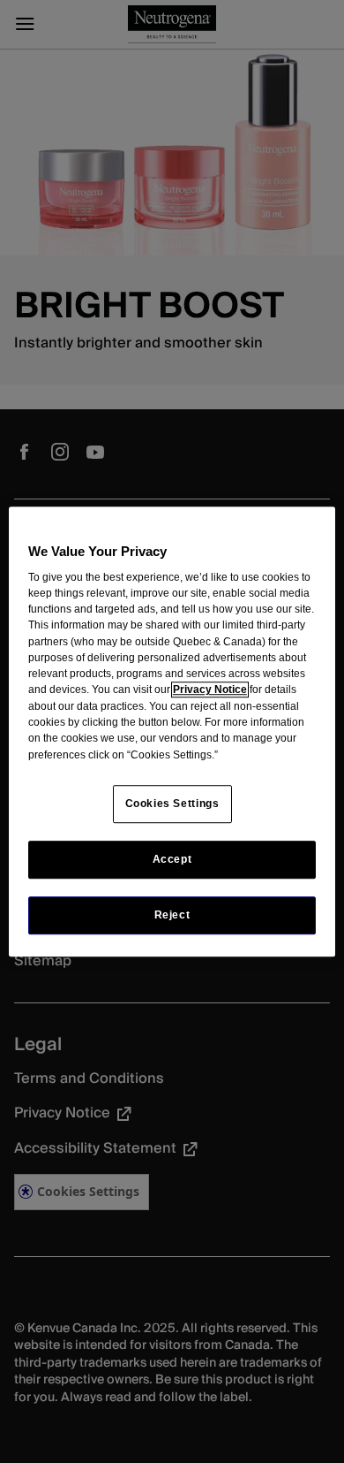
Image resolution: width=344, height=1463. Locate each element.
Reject (172, 915)
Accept (172, 859)
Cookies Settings (172, 803)
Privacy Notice (210, 690)
